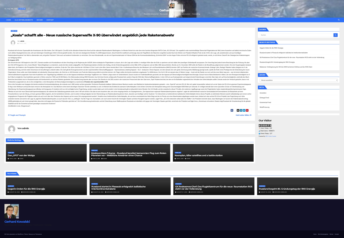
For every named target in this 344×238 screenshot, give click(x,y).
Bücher (40, 20)
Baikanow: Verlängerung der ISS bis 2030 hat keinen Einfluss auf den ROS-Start (286, 67)
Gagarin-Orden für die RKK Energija (271, 48)
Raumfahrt (11, 186)
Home (8, 20)
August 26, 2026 (266, 192)
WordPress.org (264, 107)
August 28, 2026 (98, 192)
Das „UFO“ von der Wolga (21, 155)
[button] (339, 20)
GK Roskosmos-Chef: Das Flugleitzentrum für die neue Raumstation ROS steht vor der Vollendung (292, 57)
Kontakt (50, 20)
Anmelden (263, 93)
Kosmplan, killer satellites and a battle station (199, 155)
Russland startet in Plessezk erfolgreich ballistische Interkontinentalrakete (284, 52)
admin (22, 41)
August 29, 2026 (14, 192)
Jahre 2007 (14, 30)
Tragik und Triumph (18, 115)
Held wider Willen (243, 115)
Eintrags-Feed (264, 97)
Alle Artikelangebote (24, 20)
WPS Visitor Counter (270, 136)
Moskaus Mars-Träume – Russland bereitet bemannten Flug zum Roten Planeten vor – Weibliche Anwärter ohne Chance (128, 154)
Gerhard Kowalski (172, 10)
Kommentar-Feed (265, 102)
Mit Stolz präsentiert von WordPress (14, 234)
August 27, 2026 (182, 192)
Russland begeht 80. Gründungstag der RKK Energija (277, 62)
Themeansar (38, 234)
